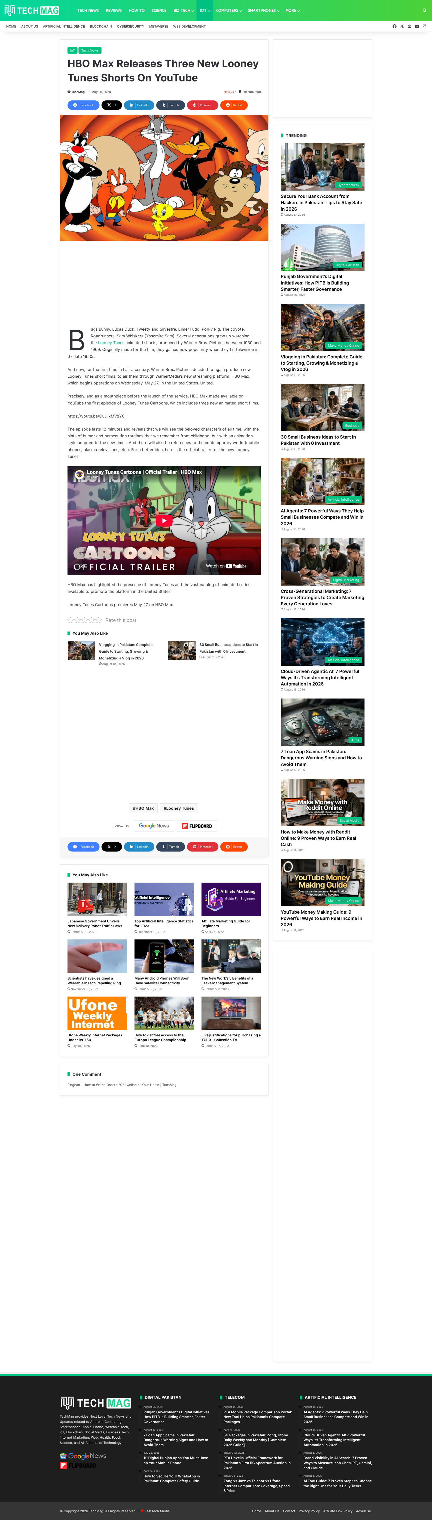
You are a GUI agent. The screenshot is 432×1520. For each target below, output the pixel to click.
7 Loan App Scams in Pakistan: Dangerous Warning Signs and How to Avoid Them (321, 758)
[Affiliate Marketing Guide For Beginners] (231, 899)
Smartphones (262, 10)
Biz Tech (182, 10)
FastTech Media (157, 1511)
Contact (289, 1511)
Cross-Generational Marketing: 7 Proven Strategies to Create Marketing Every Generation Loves (322, 597)
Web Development (189, 26)
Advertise (363, 1511)
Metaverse (158, 26)
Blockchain (101, 26)
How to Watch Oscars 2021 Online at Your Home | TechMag (130, 1085)
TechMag (78, 92)
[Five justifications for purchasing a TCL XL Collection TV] (231, 1013)
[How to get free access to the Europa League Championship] (164, 1013)
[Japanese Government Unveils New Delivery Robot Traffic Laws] (97, 899)
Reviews (114, 10)
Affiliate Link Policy (337, 1511)
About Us (29, 26)
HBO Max (145, 808)
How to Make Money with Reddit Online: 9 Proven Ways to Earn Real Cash (318, 838)
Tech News (88, 10)
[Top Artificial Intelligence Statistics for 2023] (164, 899)
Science (159, 10)
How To (137, 10)
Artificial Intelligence (64, 26)
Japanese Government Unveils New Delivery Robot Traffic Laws (95, 923)
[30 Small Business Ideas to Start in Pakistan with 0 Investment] (182, 650)
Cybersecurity (130, 26)
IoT (203, 10)
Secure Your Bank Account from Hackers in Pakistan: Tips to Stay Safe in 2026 (321, 202)
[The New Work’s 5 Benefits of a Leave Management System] (231, 956)
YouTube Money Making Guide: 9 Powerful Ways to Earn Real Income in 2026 (321, 918)
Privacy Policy (309, 1511)
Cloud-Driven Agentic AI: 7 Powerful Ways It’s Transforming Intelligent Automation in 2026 (320, 677)
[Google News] (154, 826)
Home (11, 26)
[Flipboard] (197, 826)
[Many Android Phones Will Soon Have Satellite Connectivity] (164, 956)
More (291, 10)
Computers (227, 10)
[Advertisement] (164, 283)
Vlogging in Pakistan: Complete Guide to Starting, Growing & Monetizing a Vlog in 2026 (125, 651)
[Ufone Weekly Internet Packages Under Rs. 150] (97, 1013)
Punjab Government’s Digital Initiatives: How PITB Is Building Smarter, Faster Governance (315, 283)
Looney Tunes (111, 342)
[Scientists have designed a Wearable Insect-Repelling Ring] (97, 956)
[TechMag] (32, 10)
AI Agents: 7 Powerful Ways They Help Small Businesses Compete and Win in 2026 (322, 517)
